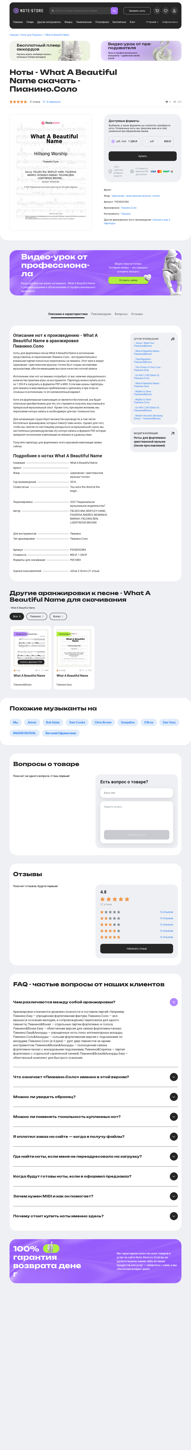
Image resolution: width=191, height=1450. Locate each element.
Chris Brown (103, 722)
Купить (142, 156)
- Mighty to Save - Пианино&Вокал (143, 393)
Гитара (30, 22)
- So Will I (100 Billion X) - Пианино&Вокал (147, 409)
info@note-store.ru (170, 22)
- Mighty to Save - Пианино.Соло (143, 401)
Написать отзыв (137, 948)
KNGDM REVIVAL (24, 733)
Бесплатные (119, 22)
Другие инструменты (49, 22)
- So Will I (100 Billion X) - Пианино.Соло (147, 377)
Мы (15, 722)
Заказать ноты (137, 10)
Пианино (18, 22)
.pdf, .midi (121, 141)
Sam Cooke (77, 722)
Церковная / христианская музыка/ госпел (136, 195)
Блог (132, 22)
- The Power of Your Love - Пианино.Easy (148, 369)
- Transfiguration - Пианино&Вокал (143, 360)
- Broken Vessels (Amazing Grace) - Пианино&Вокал (148, 417)
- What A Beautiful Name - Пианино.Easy (147, 385)
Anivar (32, 722)
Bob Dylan (53, 722)
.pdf (152, 141)
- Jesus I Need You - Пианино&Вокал (144, 344)
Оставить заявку (128, 280)
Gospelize (128, 722)
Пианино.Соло (129, 207)
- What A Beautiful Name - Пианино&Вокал (147, 352)
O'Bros (148, 722)
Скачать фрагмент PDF (31, 662)
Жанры (68, 22)
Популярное (102, 22)
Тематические (84, 22)
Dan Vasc (169, 722)
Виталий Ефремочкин (61, 733)
